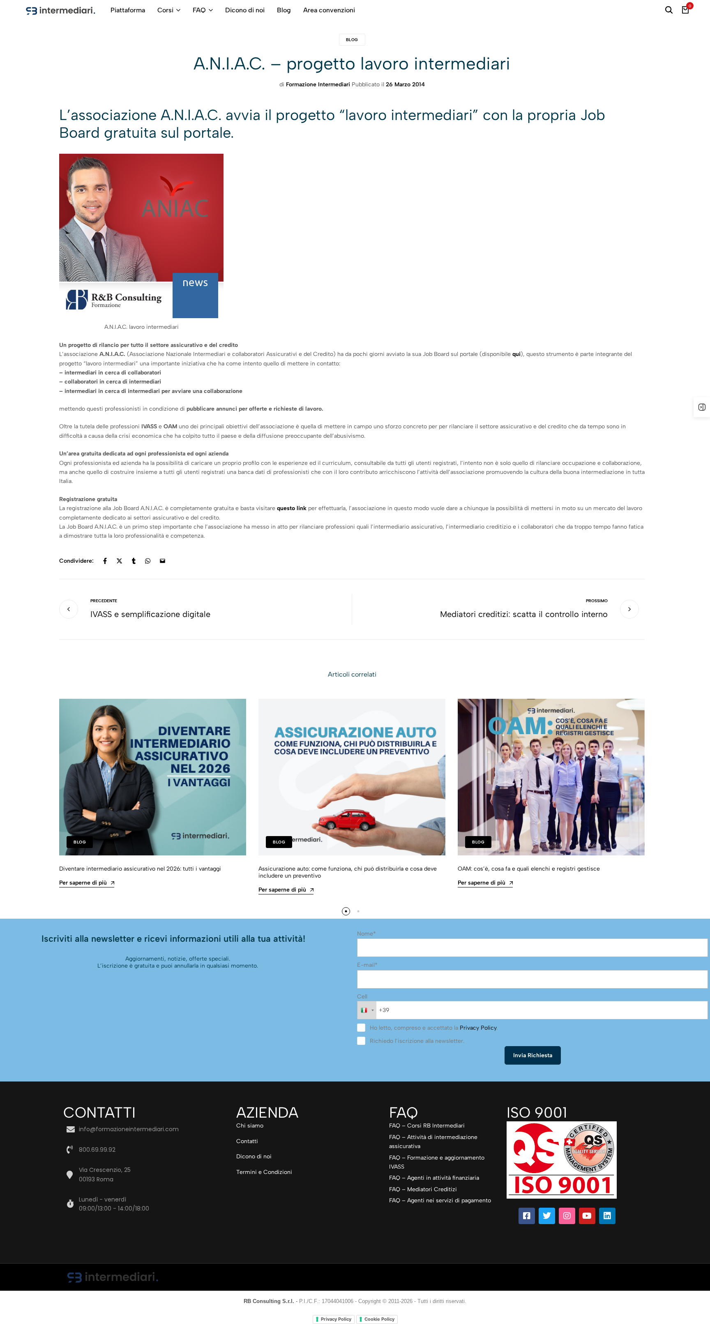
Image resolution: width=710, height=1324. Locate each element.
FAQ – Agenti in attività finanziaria (434, 1177)
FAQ (199, 10)
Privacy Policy (478, 1027)
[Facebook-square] (527, 1216)
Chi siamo (249, 1125)
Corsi (165, 10)
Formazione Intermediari (318, 84)
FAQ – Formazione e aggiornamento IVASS (436, 1162)
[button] (346, 911)
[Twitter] (547, 1216)
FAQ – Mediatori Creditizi (423, 1189)
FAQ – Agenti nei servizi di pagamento (440, 1200)
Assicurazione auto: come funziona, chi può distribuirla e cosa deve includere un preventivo (347, 872)
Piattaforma (128, 10)
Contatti (247, 1141)
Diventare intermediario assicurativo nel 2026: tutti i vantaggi (140, 868)
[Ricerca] (669, 10)
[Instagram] (567, 1216)
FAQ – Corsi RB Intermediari (427, 1125)
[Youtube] (587, 1216)
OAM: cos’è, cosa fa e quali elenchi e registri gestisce (529, 868)
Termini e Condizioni (264, 1172)
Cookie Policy (379, 1319)
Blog (284, 10)
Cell (362, 996)
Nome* (366, 933)
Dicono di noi (245, 10)
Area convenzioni (329, 10)
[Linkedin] (607, 1216)
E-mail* (367, 964)
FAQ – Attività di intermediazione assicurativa (433, 1142)
